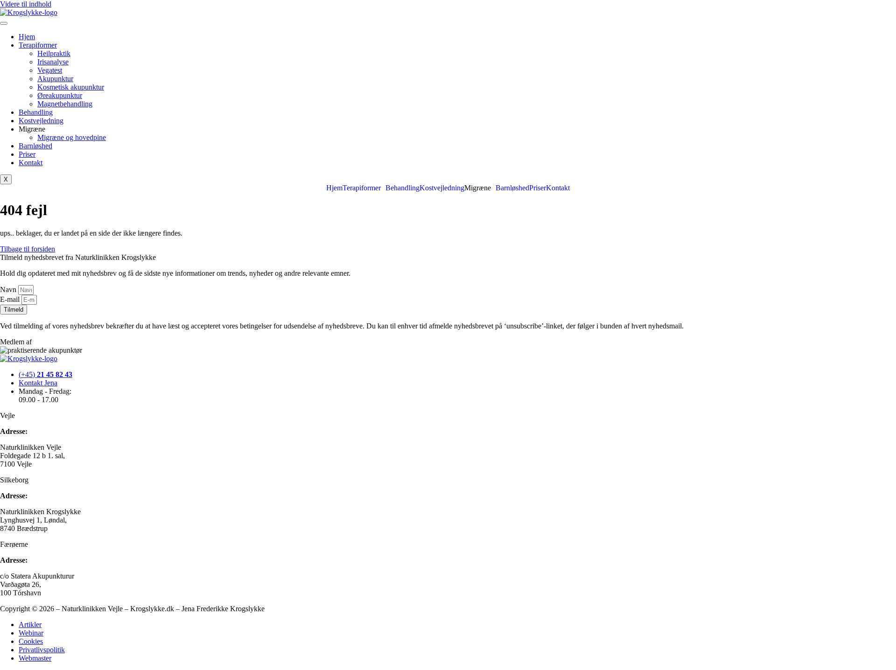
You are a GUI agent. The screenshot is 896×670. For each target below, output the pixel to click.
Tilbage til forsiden (27, 249)
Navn (9, 289)
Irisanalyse (53, 62)
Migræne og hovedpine (71, 137)
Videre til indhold (25, 4)
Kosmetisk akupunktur (70, 87)
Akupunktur (55, 79)
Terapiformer (38, 45)
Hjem (27, 37)
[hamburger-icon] (3, 23)
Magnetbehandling (64, 104)
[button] (364, 188)
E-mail (10, 299)
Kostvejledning (41, 121)
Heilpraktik (53, 53)
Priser (27, 154)
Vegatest (49, 70)
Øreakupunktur (59, 95)
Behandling (36, 112)
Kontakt (30, 163)
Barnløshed (35, 146)
